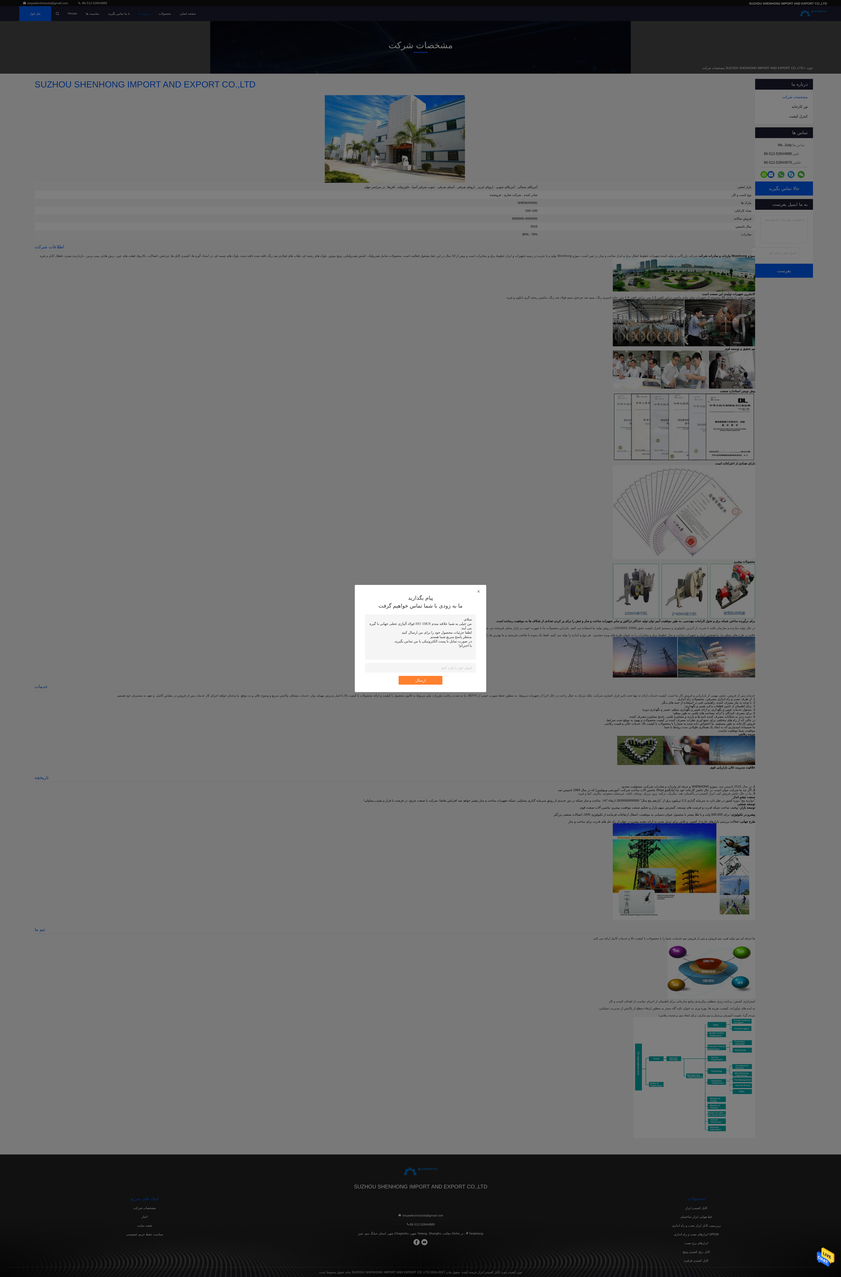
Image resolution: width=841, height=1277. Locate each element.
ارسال (420, 680)
